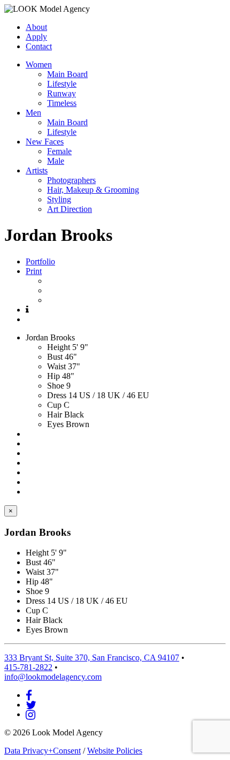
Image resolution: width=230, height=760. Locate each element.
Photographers (71, 180)
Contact (39, 46)
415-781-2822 (28, 667)
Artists (37, 170)
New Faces (45, 141)
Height (58, 347)
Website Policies (114, 750)
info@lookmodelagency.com (53, 676)
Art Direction (69, 209)
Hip (53, 376)
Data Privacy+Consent (42, 750)
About (36, 27)
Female (59, 151)
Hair (54, 414)
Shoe (55, 385)
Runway (61, 93)
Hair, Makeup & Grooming (93, 189)
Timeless (61, 103)
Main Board (67, 74)
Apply (36, 36)
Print (34, 271)
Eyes (55, 424)
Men (33, 112)
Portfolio (40, 261)
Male (55, 160)
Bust (55, 356)
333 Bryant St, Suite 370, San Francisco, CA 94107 (91, 657)
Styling (59, 199)
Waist (56, 366)
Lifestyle (61, 83)
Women (39, 64)
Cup (54, 404)
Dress (56, 395)
